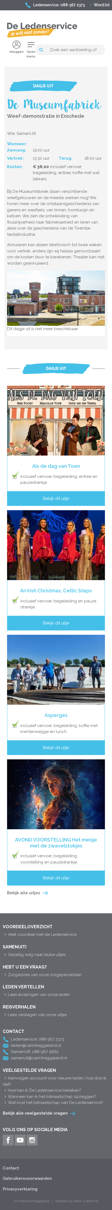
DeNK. (78, 1201)
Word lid (101, 5)
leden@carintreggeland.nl (36, 1045)
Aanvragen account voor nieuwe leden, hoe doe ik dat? (54, 1081)
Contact (11, 1168)
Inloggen (17, 52)
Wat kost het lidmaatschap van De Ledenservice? (55, 1102)
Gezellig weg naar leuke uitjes (37, 954)
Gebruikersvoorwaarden (27, 1178)
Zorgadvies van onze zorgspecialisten (45, 974)
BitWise (92, 1201)
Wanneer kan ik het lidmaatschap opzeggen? (52, 1096)
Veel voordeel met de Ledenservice (42, 934)
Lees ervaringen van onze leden (39, 994)
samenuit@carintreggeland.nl (39, 1058)
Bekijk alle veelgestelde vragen (35, 1113)
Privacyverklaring (20, 1189)
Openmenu (30, 54)
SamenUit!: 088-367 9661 (35, 1051)
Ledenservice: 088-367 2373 (59, 5)
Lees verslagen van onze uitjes (37, 1014)
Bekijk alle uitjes (23, 892)
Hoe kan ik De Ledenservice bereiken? (44, 1090)
